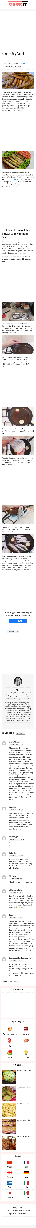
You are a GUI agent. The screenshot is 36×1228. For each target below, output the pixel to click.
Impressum (12, 1214)
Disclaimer (22, 1214)
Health (10, 1058)
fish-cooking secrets (14, 179)
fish (18, 631)
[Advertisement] (18, 30)
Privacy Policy (17, 1208)
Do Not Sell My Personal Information (17, 1211)
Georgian (10, 1177)
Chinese (10, 1167)
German (26, 1177)
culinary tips (11, 631)
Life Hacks (17, 67)
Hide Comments (20, 733)
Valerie (22, 63)
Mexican (26, 1197)
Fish (26, 1046)
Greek (10, 1187)
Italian (26, 1187)
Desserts (26, 1034)
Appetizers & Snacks (10, 1034)
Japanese (10, 1197)
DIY (10, 1046)
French (26, 1167)
